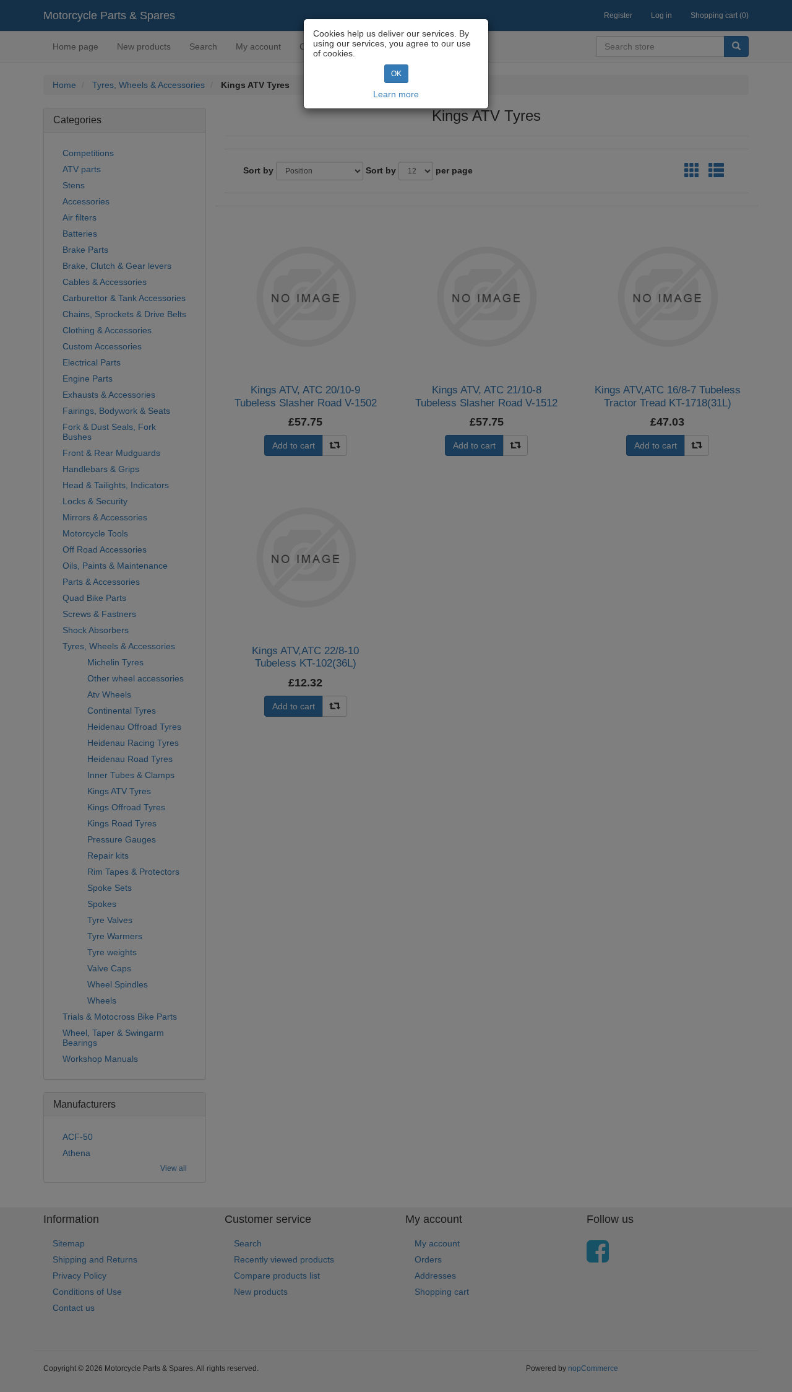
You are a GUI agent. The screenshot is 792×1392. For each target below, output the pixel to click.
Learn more (396, 94)
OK (396, 73)
